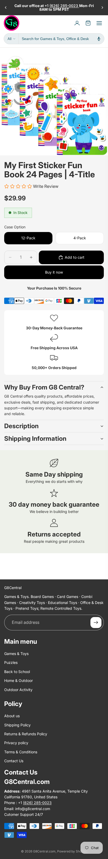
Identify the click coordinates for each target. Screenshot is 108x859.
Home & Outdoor (18, 680)
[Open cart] (88, 23)
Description (21, 426)
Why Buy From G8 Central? (44, 387)
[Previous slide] (6, 7)
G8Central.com (44, 851)
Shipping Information (35, 438)
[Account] (77, 23)
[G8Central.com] (11, 23)
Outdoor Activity (18, 689)
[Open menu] (99, 23)
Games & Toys (16, 653)
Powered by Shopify (72, 851)
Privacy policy (16, 743)
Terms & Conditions (20, 752)
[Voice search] (99, 38)
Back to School (17, 671)
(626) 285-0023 (64, 5)
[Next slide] (102, 7)
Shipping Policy (17, 725)
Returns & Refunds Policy (25, 734)
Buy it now (54, 272)
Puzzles (11, 662)
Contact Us (13, 761)
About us (12, 716)
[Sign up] (95, 622)
